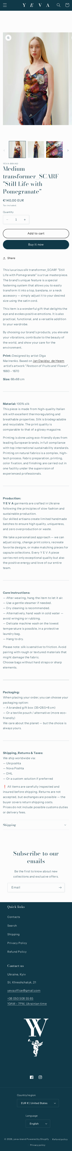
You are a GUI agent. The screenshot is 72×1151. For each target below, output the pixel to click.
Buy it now (36, 244)
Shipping (13, 934)
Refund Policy (17, 951)
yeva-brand (19, 1139)
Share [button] (11, 258)
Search (12, 925)
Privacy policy (37, 1145)
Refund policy (60, 1139)
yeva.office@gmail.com (23, 990)
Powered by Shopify (38, 1139)
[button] (5, 5)
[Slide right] (68, 150)
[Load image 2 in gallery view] (36, 149)
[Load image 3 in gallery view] (54, 149)
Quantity (8, 212)
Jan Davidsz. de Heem (48, 361)
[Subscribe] (60, 887)
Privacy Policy (17, 943)
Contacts (13, 917)
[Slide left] (4, 150)
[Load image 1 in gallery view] (17, 149)
